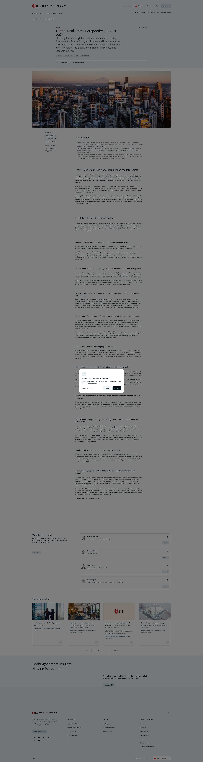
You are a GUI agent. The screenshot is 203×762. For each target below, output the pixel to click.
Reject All (107, 388)
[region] (101, 381)
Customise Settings (87, 388)
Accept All (117, 388)
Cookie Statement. (92, 383)
